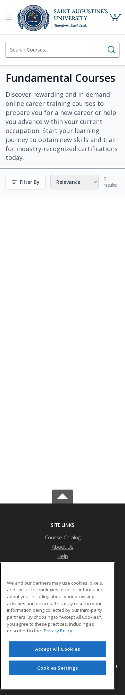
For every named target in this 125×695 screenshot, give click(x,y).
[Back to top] (62, 495)
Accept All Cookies (57, 649)
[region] (57, 625)
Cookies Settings (57, 668)
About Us (63, 546)
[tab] (62, 525)
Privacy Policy (58, 630)
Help (62, 556)
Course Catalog (63, 537)
